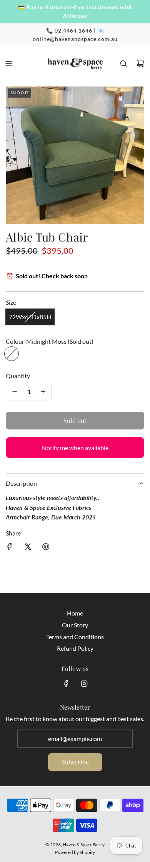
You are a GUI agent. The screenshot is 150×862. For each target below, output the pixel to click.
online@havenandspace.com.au (75, 39)
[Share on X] (27, 548)
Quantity (18, 375)
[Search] (123, 63)
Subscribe (75, 762)
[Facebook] (66, 683)
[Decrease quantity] (14, 391)
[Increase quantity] (43, 391)
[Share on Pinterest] (45, 548)
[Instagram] (84, 683)
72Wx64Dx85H (30, 316)
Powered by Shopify (75, 852)
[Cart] (140, 63)
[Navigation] (8, 63)
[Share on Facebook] (9, 548)
